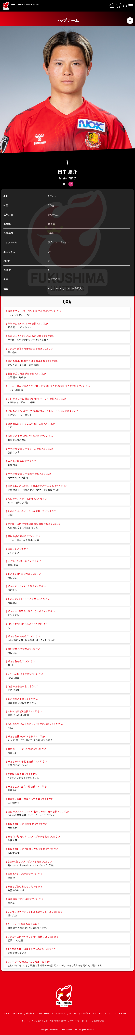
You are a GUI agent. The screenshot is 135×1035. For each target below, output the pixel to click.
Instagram (70, 184)
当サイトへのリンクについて (35, 1021)
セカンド (73, 1013)
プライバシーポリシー (80, 1021)
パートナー (121, 1013)
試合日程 (17, 1013)
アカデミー (86, 1013)
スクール (99, 1013)
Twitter (64, 184)
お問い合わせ (100, 1021)
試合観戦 (30, 1013)
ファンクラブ (59, 1013)
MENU (130, 20)
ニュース (5, 1013)
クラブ (109, 1013)
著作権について (59, 1021)
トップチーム (44, 1013)
